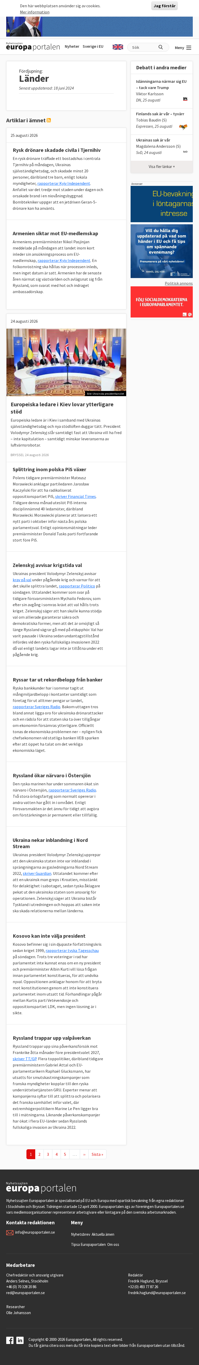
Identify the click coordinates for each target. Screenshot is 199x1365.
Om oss (113, 1244)
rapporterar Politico (77, 586)
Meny (179, 47)
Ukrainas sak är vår (153, 140)
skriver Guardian (37, 873)
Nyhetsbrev (80, 1234)
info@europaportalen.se (35, 1232)
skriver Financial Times (75, 496)
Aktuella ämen (103, 1234)
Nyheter (72, 46)
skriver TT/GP (25, 1058)
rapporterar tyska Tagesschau (72, 950)
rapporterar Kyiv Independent (63, 183)
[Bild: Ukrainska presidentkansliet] (66, 361)
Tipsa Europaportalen (88, 1244)
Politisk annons (179, 283)
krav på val (22, 579)
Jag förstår (164, 5)
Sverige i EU (93, 46)
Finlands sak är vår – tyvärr (160, 113)
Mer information (34, 12)
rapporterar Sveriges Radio (36, 706)
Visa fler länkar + (162, 166)
